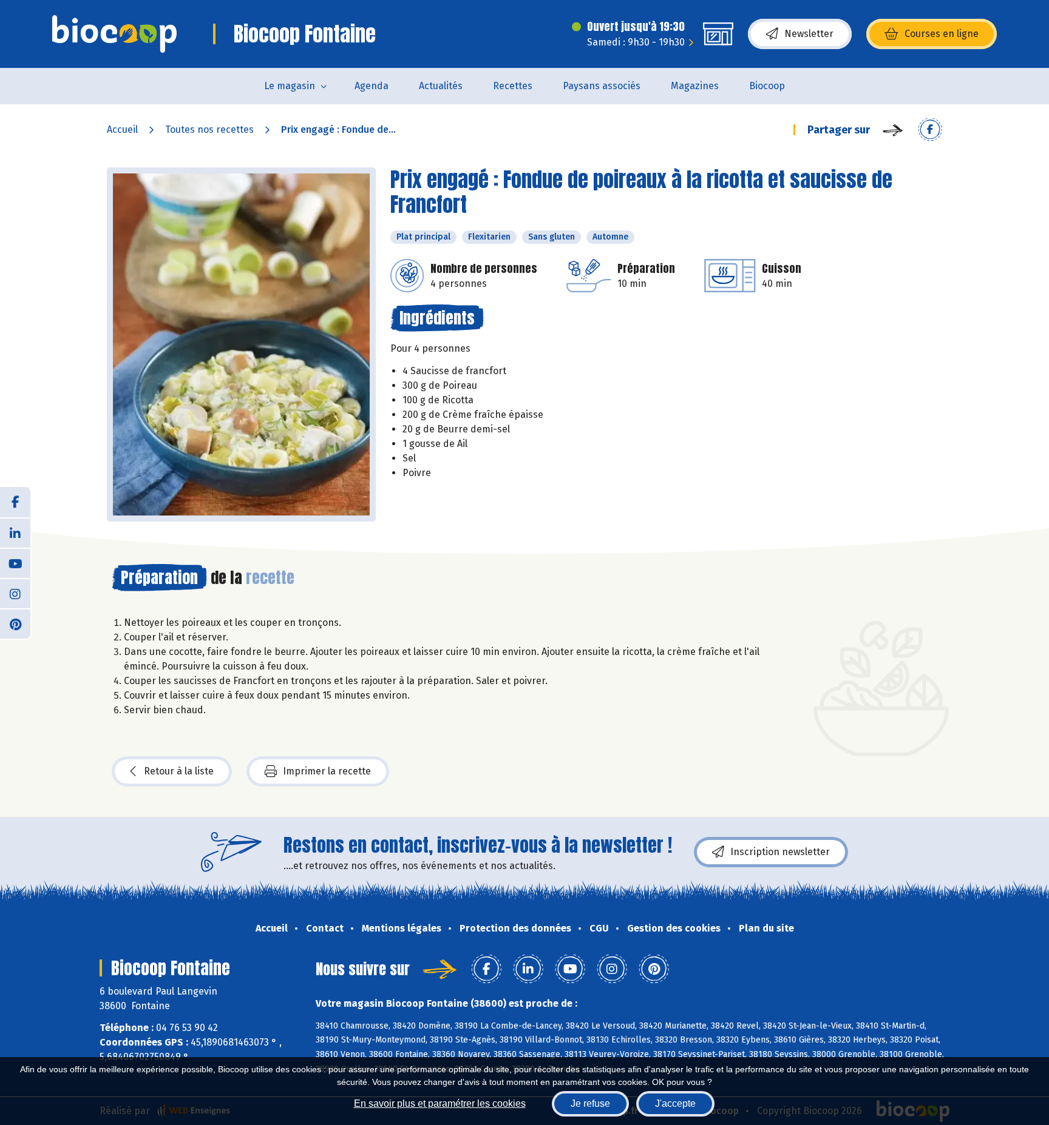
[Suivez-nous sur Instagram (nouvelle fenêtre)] (15, 593)
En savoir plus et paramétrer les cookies (440, 1103)
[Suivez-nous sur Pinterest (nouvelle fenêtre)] (15, 623)
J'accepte (675, 1103)
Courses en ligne (942, 33)
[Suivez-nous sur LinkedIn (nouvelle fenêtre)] (15, 532)
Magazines (695, 86)
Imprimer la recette (327, 771)
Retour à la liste (179, 771)
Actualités (441, 86)
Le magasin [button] (289, 86)
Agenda (372, 86)
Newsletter (808, 33)
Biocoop (767, 86)
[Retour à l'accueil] (114, 34)
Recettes (512, 86)
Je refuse (590, 1103)
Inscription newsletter (780, 852)
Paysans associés (601, 86)
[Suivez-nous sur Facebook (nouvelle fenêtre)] (15, 502)
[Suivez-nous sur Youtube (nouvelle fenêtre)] (15, 563)
